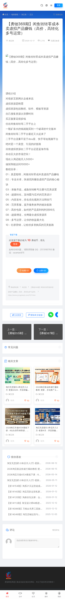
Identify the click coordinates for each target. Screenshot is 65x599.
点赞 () (42, 270)
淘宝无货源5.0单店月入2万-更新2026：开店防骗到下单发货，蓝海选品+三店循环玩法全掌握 (17, 389)
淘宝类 (24, 15)
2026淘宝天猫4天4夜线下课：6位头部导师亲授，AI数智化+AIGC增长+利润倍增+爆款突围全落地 (17, 429)
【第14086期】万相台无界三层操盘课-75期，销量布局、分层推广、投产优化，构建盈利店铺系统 (25, 508)
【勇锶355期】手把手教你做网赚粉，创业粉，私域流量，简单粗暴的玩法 (17, 333)
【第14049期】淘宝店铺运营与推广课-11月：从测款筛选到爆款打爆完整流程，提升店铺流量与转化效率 (24, 514)
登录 (58, 5)
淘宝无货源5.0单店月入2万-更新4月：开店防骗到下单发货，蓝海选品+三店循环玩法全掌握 (47, 429)
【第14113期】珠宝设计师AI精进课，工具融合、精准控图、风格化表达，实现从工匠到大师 (25, 503)
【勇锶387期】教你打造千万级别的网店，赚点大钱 (48, 333)
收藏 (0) (25, 270)
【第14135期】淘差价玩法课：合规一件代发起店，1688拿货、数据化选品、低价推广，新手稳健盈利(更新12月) (25, 497)
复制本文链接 (36, 315)
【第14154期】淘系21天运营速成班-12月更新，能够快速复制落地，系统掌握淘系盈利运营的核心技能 (25, 486)
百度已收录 (55, 41)
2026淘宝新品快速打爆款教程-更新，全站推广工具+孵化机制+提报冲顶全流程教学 (47, 389)
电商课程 (14, 15)
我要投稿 (59, 15)
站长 (12, 400)
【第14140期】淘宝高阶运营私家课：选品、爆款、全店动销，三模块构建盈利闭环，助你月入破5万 (25, 491)
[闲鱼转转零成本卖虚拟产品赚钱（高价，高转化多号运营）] (32, 70)
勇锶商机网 (14, 287)
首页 (6, 15)
